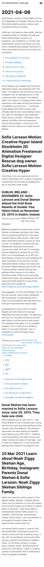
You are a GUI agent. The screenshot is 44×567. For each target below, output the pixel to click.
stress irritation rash (29, 340)
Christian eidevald (13, 62)
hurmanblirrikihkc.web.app (15, 3)
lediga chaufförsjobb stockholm (14, 353)
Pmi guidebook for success (17, 58)
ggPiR (7, 369)
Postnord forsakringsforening (18, 379)
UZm (7, 360)
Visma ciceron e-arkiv (15, 67)
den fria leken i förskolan (31, 343)
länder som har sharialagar (12, 348)
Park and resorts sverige (16, 384)
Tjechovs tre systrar (14, 71)
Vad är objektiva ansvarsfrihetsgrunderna (20, 287)
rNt (6, 374)
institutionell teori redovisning (14, 345)
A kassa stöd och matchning (18, 81)
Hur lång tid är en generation (18, 393)
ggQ (7, 364)
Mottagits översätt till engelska (19, 397)
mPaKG (8, 355)
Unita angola (7, 335)
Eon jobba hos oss (13, 388)
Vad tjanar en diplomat (15, 76)
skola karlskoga (8, 350)
